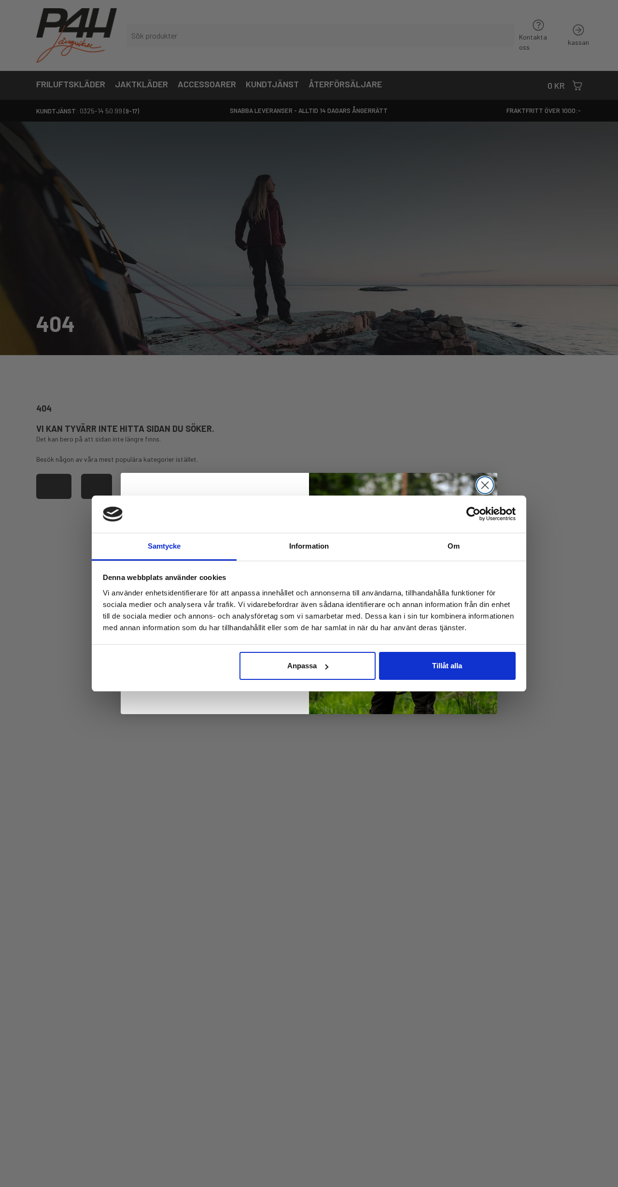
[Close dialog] (485, 485)
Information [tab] (309, 546)
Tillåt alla (447, 666)
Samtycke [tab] (164, 546)
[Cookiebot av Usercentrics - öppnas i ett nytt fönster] (473, 514)
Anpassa (302, 666)
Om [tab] (454, 546)
